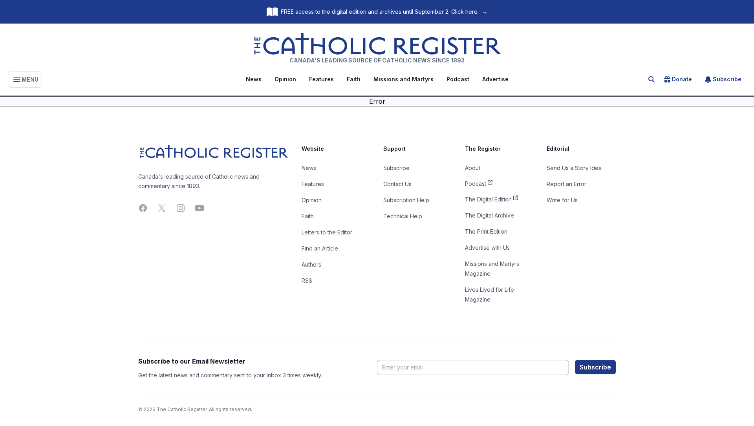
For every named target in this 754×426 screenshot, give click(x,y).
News (254, 79)
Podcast (458, 79)
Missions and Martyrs (403, 79)
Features (321, 79)
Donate (682, 79)
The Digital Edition (488, 199)
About (472, 168)
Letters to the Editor (327, 232)
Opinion (285, 79)
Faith (354, 79)
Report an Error (566, 184)
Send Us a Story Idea (574, 168)
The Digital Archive (489, 215)
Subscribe (727, 79)
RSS (307, 280)
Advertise (495, 79)
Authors (311, 264)
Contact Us (397, 184)
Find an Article (320, 248)
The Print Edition (486, 231)
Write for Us (562, 200)
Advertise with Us (487, 247)
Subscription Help (406, 200)
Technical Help (402, 216)
